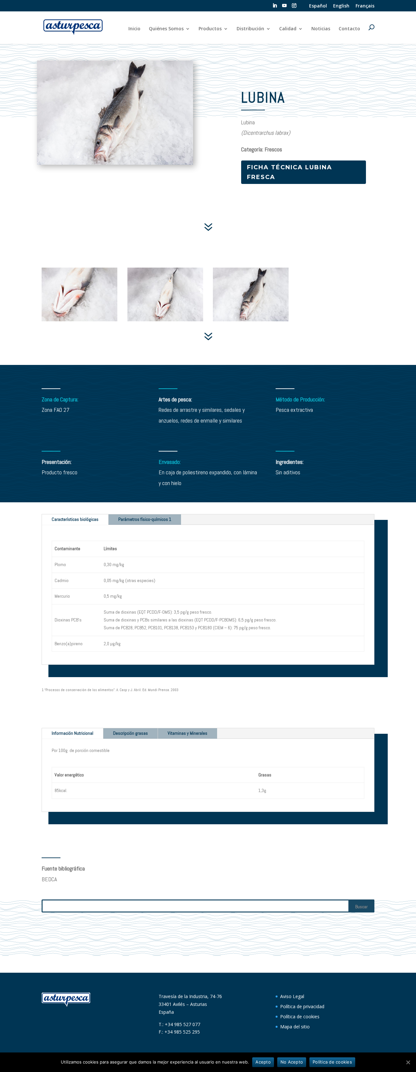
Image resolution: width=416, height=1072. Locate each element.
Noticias (320, 29)
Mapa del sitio (295, 1026)
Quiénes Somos (166, 29)
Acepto (263, 1062)
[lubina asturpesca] (251, 321)
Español (318, 6)
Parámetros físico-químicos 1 (144, 519)
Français (365, 6)
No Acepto (291, 1062)
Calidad (287, 29)
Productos (210, 29)
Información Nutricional (72, 733)
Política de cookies (299, 1016)
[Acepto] (408, 1062)
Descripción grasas (130, 733)
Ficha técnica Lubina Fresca (289, 172)
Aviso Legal (292, 996)
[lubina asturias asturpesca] (79, 321)
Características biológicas (75, 519)
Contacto (349, 29)
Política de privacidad (302, 1006)
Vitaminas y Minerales (187, 733)
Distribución (250, 29)
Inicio (134, 29)
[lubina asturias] (165, 321)
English (341, 6)
